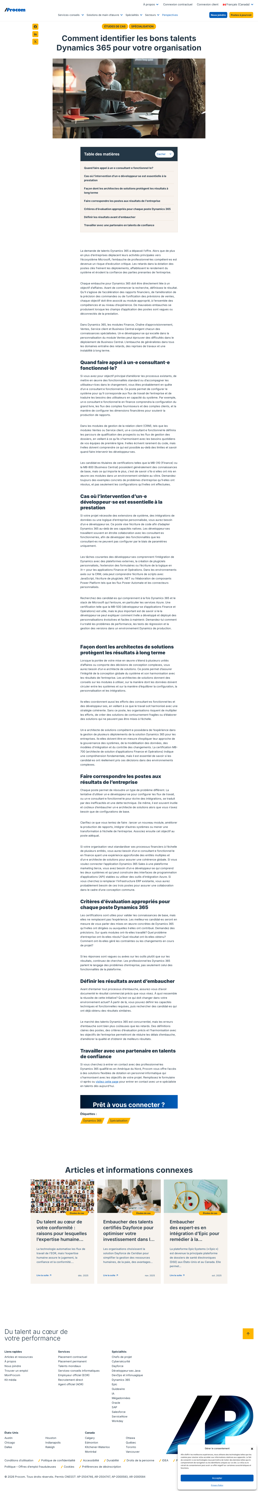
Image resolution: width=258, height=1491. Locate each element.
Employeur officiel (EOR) (74, 1375)
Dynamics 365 (92, 1120)
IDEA (165, 1460)
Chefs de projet (122, 1356)
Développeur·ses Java (126, 1370)
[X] (35, 42)
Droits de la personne (140, 1460)
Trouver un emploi (16, 1370)
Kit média (10, 1379)
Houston (50, 1437)
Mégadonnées (121, 1398)
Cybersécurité (121, 1361)
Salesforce (119, 1411)
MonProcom (12, 1375)
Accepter (217, 1478)
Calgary (90, 1437)
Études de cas (115, 26)
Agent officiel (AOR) (70, 1384)
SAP (114, 1407)
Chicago (9, 1442)
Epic (114, 1384)
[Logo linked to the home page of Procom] (14, 9)
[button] (252, 1448)
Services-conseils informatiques (79, 1370)
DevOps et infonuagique (127, 1375)
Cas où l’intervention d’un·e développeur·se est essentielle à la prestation (125, 178)
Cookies (69, 1466)
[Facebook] (35, 27)
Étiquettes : (88, 1114)
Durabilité (113, 1460)
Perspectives (170, 14)
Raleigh (50, 1447)
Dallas (8, 1447)
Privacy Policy (217, 1485)
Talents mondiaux (69, 1366)
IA (113, 1393)
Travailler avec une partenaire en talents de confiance (119, 225)
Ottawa (130, 1437)
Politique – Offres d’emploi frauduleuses (30, 1466)
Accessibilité (91, 1460)
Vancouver (133, 1451)
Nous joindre (12, 1366)
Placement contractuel (72, 1356)
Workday (117, 1421)
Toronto (131, 1447)
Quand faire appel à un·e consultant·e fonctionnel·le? (118, 168)
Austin (8, 1437)
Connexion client (207, 4)
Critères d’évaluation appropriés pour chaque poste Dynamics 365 (127, 209)
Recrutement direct (70, 1379)
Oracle (116, 1402)
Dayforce (117, 1366)
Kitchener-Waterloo (97, 1447)
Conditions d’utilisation (18, 1460)
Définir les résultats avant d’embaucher (109, 217)
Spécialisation (142, 26)
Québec (131, 1442)
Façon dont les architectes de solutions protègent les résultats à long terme (126, 190)
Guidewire (118, 1389)
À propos (149, 4)
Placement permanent (72, 1361)
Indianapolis (53, 1442)
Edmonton (91, 1442)
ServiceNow (120, 1416)
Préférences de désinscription (101, 1466)
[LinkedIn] (35, 34)
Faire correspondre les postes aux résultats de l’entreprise (122, 200)
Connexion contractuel (177, 4)
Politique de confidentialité (58, 1460)
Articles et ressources (18, 1356)
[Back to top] (248, 1333)
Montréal (90, 1451)
